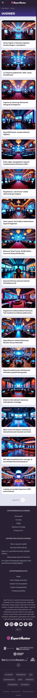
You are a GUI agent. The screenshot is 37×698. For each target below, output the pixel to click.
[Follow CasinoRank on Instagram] (11, 624)
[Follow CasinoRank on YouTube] (21, 624)
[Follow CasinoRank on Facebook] (7, 624)
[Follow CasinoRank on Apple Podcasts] (30, 624)
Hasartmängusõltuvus (28, 691)
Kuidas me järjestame (18, 587)
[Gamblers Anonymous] (32, 659)
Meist (18, 576)
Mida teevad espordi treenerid (18, 557)
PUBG (18, 523)
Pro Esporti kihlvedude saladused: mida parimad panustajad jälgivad (16, 562)
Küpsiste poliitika (15, 691)
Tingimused (6, 691)
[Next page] (23, 500)
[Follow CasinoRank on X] (16, 624)
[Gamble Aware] (15, 659)
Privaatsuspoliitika (18, 591)
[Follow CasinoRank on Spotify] (26, 624)
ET (17, 629)
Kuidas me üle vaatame (18, 584)
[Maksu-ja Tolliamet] (9, 648)
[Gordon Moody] (18, 654)
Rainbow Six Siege (18, 527)
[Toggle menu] (3, 3)
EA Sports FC (18, 530)
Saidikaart (18, 695)
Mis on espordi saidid (19, 544)
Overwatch (18, 516)
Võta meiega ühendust (18, 580)
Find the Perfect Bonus (18, 547)
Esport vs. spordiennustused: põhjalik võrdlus (16, 552)
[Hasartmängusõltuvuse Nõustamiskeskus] (24, 648)
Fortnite (19, 520)
